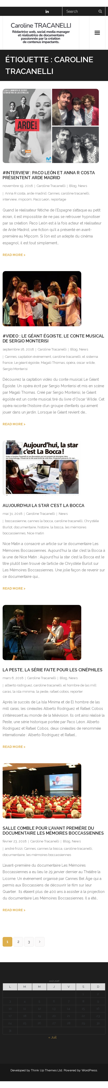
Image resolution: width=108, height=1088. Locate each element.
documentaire (25, 527)
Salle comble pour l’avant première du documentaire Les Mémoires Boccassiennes (53, 831)
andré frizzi (14, 849)
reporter (76, 691)
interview (10, 199)
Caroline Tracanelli (51, 186)
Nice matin (35, 533)
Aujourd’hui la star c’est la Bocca (43, 505)
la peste (42, 691)
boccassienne (15, 521)
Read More (13, 255)
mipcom (25, 199)
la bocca (56, 527)
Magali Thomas (53, 363)
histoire (43, 527)
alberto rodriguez (18, 685)
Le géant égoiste (26, 363)
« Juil (52, 1037)
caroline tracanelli (75, 193)
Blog (73, 186)
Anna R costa (15, 193)
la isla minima (24, 691)
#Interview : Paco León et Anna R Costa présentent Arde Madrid (49, 175)
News (82, 186)
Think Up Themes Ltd (46, 1070)
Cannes (54, 193)
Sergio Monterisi (15, 369)
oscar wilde (86, 363)
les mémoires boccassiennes (48, 855)
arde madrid (36, 193)
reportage (58, 199)
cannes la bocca (40, 521)
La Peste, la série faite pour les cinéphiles (52, 669)
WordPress (89, 1070)
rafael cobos (59, 691)
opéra (70, 363)
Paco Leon (41, 199)
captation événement (34, 357)
